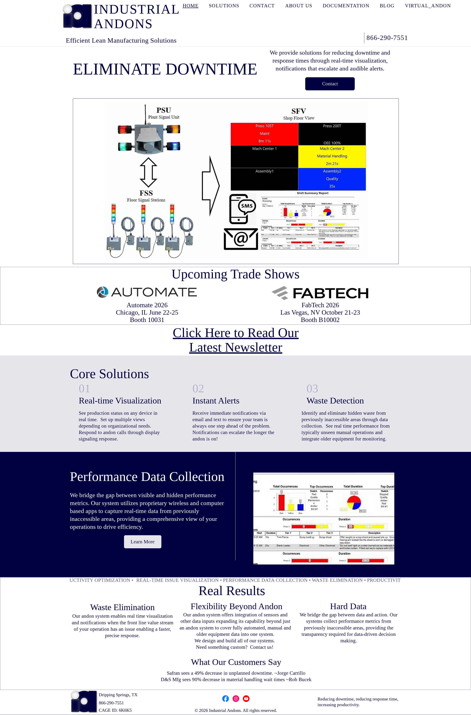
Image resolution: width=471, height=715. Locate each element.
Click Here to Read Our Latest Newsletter (236, 340)
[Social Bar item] (225, 698)
